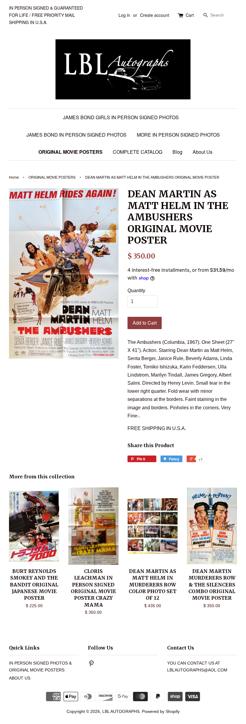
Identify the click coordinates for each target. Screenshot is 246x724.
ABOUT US (19, 678)
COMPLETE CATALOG (137, 151)
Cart (190, 15)
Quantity (136, 290)
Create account (154, 15)
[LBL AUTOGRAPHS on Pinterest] (91, 664)
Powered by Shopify (161, 711)
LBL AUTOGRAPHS (121, 711)
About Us (202, 151)
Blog (177, 151)
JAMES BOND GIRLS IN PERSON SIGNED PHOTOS (121, 117)
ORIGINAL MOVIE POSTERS (70, 151)
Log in (124, 15)
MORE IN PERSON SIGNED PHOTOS (178, 134)
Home (14, 177)
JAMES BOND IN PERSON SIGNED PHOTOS (76, 134)
